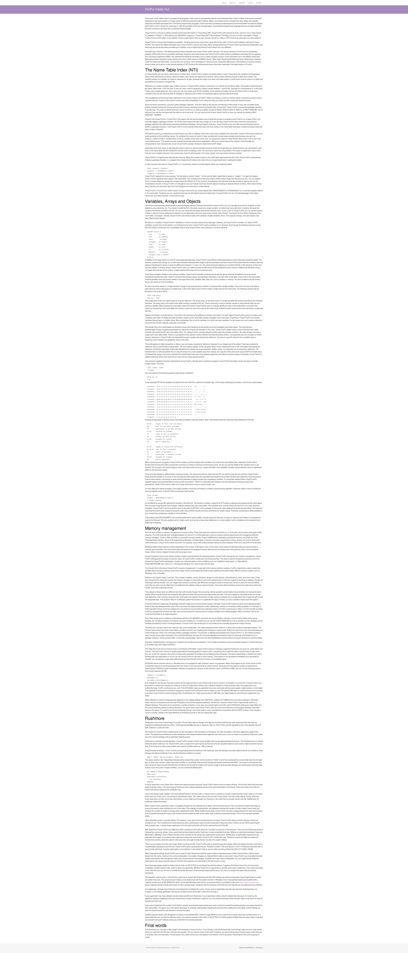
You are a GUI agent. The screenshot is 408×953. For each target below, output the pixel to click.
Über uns (233, 3)
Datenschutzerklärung (246, 947)
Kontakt (258, 3)
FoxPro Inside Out (157, 9)
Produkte (242, 3)
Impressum (259, 947)
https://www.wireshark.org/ (249, 882)
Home (224, 3)
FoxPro (250, 3)
